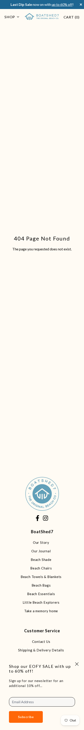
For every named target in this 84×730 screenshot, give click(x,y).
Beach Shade (41, 560)
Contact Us (41, 641)
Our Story (41, 542)
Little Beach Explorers (41, 602)
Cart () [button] (72, 17)
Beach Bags (41, 585)
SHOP (9, 17)
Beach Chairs (41, 568)
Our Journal (41, 551)
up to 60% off (62, 4)
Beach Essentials (41, 594)
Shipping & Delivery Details (41, 650)
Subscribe (26, 717)
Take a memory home (41, 611)
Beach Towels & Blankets (41, 577)
